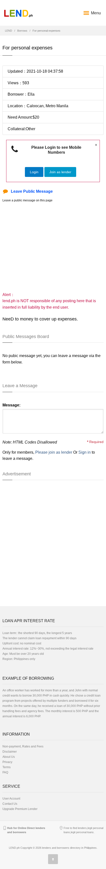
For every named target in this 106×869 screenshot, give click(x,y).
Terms (6, 767)
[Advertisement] (53, 247)
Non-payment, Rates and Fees (22, 746)
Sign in (84, 452)
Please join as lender (53, 452)
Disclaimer (9, 751)
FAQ (5, 772)
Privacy (7, 762)
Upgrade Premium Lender (19, 809)
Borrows (22, 30)
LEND (8, 30)
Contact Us (9, 803)
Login (34, 172)
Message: (11, 405)
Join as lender (60, 172)
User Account (11, 798)
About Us (8, 757)
